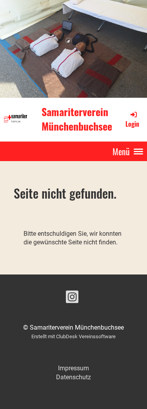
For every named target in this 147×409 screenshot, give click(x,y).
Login (132, 123)
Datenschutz (73, 377)
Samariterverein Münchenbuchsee (77, 119)
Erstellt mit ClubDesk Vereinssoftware (73, 336)
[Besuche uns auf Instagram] (72, 298)
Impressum (73, 368)
